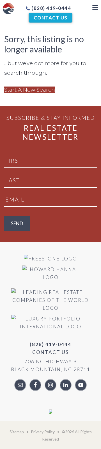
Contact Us (50, 18)
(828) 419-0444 (50, 8)
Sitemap (17, 431)
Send (17, 223)
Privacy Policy (43, 431)
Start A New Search (29, 90)
